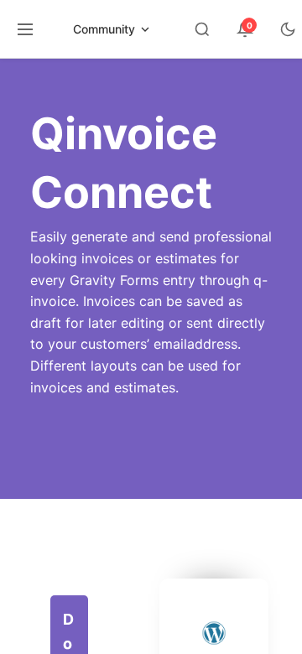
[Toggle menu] (25, 29)
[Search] (202, 29)
